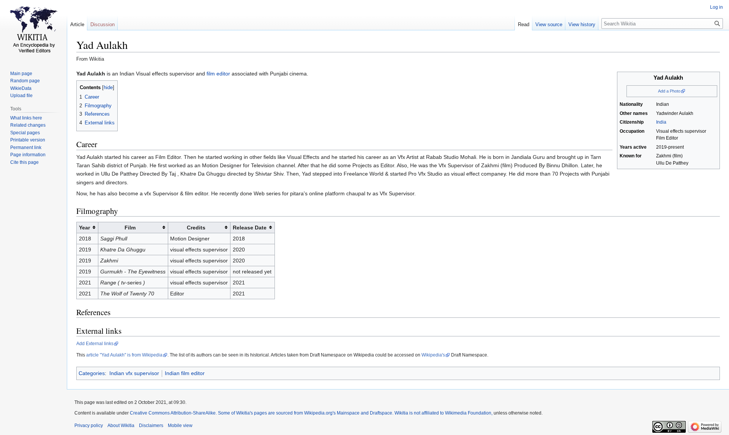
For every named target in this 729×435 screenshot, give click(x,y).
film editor (218, 74)
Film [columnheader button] (130, 228)
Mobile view (180, 425)
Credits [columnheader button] (196, 228)
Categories (92, 373)
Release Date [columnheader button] (250, 228)
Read (523, 24)
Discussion (102, 24)
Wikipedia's (433, 355)
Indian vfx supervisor (134, 373)
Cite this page (24, 162)
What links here (26, 118)
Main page (21, 73)
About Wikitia (120, 425)
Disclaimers (151, 425)
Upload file (21, 95)
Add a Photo (669, 91)
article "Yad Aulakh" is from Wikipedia (124, 355)
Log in (716, 7)
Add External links (95, 343)
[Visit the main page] (33, 30)
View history (581, 24)
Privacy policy (88, 425)
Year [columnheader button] (84, 228)
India (661, 122)
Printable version (27, 140)
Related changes (28, 125)
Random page (25, 80)
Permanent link (25, 147)
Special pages (25, 132)
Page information (28, 154)
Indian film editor (185, 373)
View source (548, 24)
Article (77, 24)
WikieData (21, 88)
